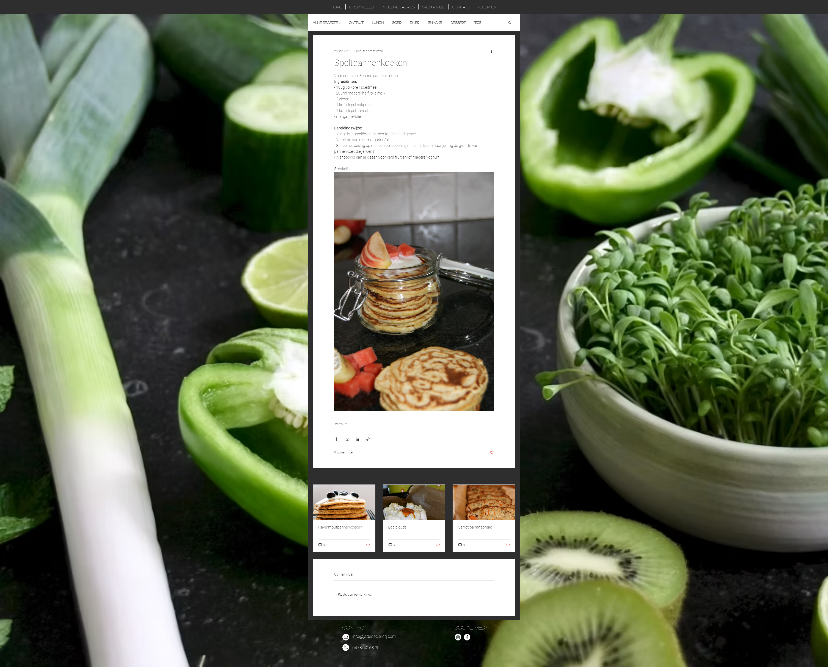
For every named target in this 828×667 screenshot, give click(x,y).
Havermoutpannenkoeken (340, 527)
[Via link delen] (368, 439)
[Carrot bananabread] (484, 502)
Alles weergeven (504, 476)
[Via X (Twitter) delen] (347, 439)
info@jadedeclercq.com (374, 636)
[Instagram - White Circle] (458, 637)
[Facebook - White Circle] (467, 637)
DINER (414, 22)
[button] (510, 22)
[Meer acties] (491, 51)
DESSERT (458, 22)
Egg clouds (397, 527)
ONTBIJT (356, 22)
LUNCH (378, 22)
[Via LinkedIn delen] (357, 439)
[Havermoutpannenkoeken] (344, 502)
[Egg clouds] (414, 502)
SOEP (396, 22)
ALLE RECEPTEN (326, 22)
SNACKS (435, 22)
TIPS (477, 22)
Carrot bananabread (475, 527)
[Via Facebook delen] (336, 439)
